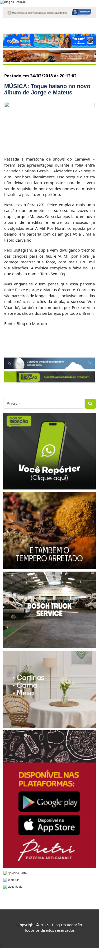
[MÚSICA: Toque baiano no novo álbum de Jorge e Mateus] (49, 126)
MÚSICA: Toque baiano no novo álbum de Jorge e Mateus (47, 89)
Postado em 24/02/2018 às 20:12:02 (40, 76)
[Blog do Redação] (13, 2)
